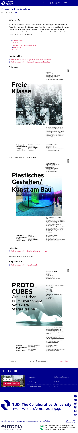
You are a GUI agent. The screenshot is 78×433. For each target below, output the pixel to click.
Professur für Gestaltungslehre (15, 9)
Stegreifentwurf (17, 50)
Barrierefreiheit (45, 421)
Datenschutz (21, 421)
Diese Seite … (64, 361)
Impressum (11, 421)
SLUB (56, 387)
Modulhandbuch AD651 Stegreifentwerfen (24, 265)
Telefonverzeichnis (35, 387)
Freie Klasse (17, 43)
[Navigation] (75, 3)
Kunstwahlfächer (17, 40)
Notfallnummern (59, 382)
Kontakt (3, 421)
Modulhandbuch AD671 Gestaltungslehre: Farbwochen (29, 251)
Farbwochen (17, 47)
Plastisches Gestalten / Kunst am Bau (25, 45)
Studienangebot (34, 382)
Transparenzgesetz (32, 421)
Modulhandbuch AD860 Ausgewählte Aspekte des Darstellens (31, 59)
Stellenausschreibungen (62, 377)
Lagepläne (32, 377)
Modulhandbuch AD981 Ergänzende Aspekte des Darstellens (30, 62)
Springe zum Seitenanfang (70, 421)
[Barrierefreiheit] (53, 3)
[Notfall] (50, 3)
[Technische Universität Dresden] (7, 3)
